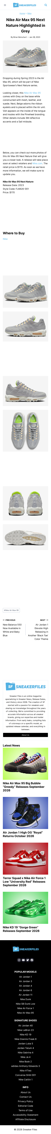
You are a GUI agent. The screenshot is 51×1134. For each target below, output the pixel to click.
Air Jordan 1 (25, 976)
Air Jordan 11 (25, 994)
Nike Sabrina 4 (25, 1052)
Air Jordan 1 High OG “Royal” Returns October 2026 (23, 834)
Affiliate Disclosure (25, 1119)
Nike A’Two (25, 1070)
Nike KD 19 (25, 1034)
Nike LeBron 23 (25, 1030)
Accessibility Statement (25, 1115)
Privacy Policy (25, 1101)
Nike (29, 13)
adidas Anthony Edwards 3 (25, 1066)
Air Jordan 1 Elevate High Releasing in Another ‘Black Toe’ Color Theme (38, 629)
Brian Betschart (20, 37)
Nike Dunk (25, 999)
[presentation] (25, 764)
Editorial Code (25, 1106)
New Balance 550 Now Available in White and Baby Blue (12, 628)
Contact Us (26, 1097)
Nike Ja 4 (25, 1057)
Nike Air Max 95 (32, 93)
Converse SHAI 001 (25, 1075)
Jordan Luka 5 (25, 1043)
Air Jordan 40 (25, 1025)
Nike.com (37, 163)
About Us (25, 1092)
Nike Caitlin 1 (25, 1079)
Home (22, 13)
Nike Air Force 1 (25, 1008)
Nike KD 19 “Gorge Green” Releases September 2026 (21, 929)
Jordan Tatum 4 (25, 1048)
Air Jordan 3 (25, 981)
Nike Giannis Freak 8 (26, 1039)
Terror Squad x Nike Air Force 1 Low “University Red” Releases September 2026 (24, 881)
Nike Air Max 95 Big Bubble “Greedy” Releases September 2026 (23, 787)
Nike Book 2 (25, 1061)
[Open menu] (5, 5)
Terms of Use (25, 1110)
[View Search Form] (45, 5)
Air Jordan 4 (25, 985)
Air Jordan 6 (25, 990)
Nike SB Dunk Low (25, 1003)
